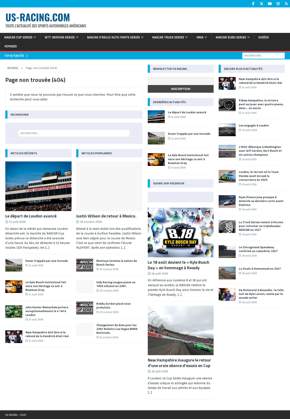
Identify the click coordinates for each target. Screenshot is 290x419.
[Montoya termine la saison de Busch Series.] (84, 265)
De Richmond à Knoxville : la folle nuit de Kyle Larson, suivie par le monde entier (261, 294)
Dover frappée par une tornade (46, 260)
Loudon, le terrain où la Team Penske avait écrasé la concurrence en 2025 (259, 176)
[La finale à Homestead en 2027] (227, 273)
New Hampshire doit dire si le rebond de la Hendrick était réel (47, 334)
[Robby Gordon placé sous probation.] (84, 308)
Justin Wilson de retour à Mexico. (106, 216)
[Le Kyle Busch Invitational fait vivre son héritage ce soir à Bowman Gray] (13, 286)
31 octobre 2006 (109, 337)
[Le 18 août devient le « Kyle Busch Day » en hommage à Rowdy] (181, 232)
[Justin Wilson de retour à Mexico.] (109, 186)
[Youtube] (269, 3)
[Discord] (286, 3)
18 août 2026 (160, 273)
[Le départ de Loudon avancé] (38, 186)
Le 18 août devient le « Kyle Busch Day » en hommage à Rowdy (178, 265)
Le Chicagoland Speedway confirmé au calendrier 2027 (258, 249)
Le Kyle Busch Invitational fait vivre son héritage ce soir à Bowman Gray (45, 286)
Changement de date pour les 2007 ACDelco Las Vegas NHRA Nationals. (116, 329)
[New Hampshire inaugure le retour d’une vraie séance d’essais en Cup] (181, 330)
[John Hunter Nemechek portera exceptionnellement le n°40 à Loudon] (13, 311)
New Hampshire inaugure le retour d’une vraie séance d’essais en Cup (179, 363)
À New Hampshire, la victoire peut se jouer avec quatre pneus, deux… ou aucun (261, 104)
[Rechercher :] (263, 55)
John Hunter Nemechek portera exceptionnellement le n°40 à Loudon (46, 311)
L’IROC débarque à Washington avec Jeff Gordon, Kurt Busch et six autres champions (260, 150)
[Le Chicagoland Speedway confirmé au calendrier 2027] (227, 251)
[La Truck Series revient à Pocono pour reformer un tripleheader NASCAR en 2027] (227, 226)
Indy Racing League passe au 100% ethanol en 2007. (115, 284)
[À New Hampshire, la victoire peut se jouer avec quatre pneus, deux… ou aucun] (227, 104)
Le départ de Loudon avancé (30, 216)
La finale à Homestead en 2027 (260, 268)
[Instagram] (278, 3)
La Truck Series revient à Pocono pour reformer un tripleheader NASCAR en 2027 (261, 226)
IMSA (199, 37)
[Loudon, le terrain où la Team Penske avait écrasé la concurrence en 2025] (227, 176)
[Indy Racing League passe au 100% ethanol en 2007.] (84, 286)
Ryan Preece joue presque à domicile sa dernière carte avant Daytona (261, 201)
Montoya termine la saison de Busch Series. (116, 262)
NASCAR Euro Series (231, 37)
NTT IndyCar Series (60, 37)
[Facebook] (253, 3)
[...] (47, 247)
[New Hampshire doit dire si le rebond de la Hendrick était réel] (13, 336)
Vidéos (263, 37)
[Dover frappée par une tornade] (13, 265)
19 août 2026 (249, 159)
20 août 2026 (249, 130)
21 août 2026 (17, 221)
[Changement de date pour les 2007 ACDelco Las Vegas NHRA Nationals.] (84, 329)
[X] (261, 3)
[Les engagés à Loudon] (227, 129)
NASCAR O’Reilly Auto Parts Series (113, 37)
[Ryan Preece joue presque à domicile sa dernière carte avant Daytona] (227, 201)
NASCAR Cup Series (18, 37)
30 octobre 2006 (109, 269)
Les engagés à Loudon (254, 125)
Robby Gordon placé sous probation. (113, 305)
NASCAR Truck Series (168, 37)
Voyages (10, 46)
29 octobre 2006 (91, 221)
